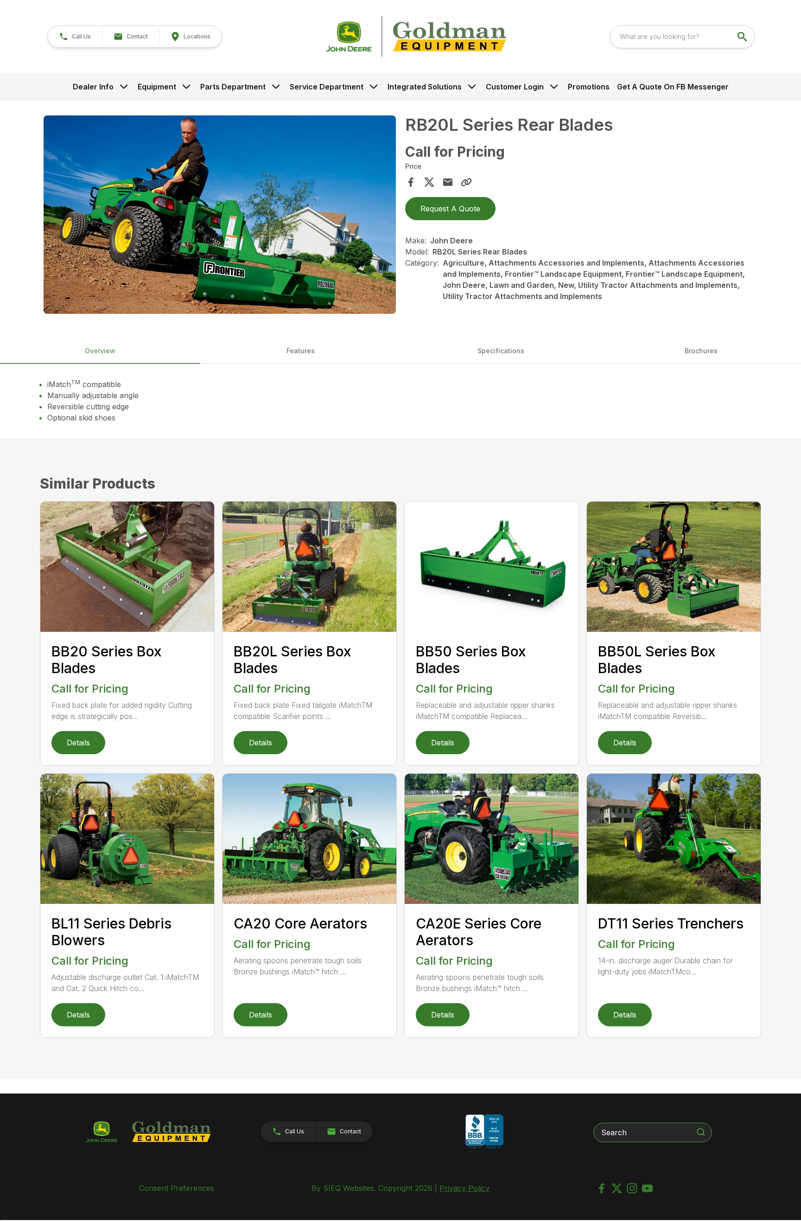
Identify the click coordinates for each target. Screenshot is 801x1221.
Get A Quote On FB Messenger (673, 86)
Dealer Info (93, 86)
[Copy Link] (466, 182)
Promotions (589, 86)
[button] (75, 36)
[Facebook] (601, 1188)
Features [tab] (300, 351)
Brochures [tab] (701, 351)
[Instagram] (632, 1188)
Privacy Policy (464, 1188)
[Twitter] (617, 1188)
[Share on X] (429, 182)
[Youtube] (647, 1188)
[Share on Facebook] (410, 182)
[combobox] (682, 36)
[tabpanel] (220, 215)
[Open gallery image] (220, 214)
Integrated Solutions (425, 86)
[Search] (701, 1132)
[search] (743, 36)
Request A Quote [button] (450, 208)
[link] (190, 36)
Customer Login (515, 86)
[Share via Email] (447, 182)
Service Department (326, 86)
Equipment (157, 86)
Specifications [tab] (500, 351)
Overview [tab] (100, 351)
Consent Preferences (176, 1188)
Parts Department (233, 86)
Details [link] (78, 742)
